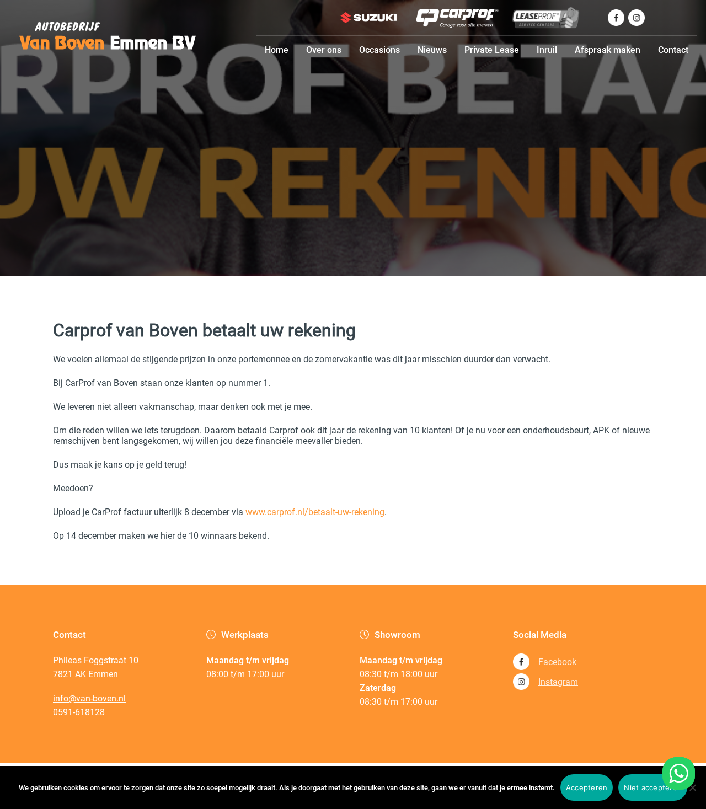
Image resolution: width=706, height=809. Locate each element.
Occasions (379, 50)
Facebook (557, 662)
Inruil (547, 50)
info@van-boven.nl (89, 698)
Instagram (558, 682)
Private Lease (491, 50)
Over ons (323, 50)
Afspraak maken (607, 50)
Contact (673, 50)
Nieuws (432, 50)
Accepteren (587, 787)
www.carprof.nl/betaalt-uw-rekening (314, 512)
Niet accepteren (653, 787)
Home (276, 50)
